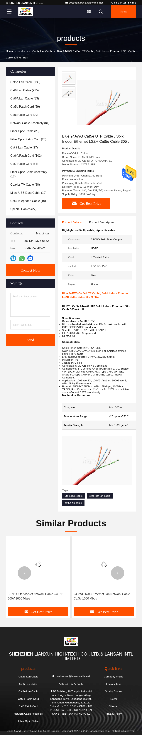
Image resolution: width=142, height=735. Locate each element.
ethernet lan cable (99, 495)
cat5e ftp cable (73, 502)
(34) (24, 163)
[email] (30, 258)
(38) (25, 184)
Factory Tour (113, 683)
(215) (24, 90)
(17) (28, 174)
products (23, 51)
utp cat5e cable (74, 495)
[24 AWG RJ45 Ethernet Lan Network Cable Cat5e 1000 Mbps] (104, 564)
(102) (26, 155)
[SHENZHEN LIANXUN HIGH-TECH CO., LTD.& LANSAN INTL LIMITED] (25, 11)
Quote (123, 11)
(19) (28, 192)
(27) (24, 147)
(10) (28, 200)
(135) (25, 82)
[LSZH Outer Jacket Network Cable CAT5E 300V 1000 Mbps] (38, 564)
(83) (24, 98)
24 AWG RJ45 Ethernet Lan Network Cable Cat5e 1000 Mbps (102, 596)
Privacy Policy (114, 713)
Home (9, 51)
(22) (23, 209)
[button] (24, 573)
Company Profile (113, 676)
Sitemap (113, 706)
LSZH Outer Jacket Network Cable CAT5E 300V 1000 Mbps (35, 596)
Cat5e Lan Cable (42, 51)
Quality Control (113, 691)
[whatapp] (22, 258)
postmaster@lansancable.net (86, 2)
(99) (24, 114)
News (113, 698)
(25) (24, 131)
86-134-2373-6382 (124, 2)
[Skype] (13, 258)
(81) (29, 123)
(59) (25, 106)
